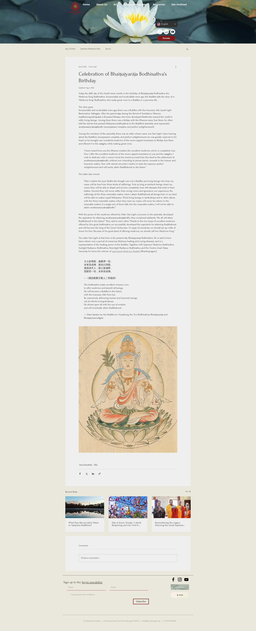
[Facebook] (159, 31)
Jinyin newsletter (92, 582)
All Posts (70, 49)
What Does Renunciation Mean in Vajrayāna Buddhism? (84, 523)
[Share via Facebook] (80, 473)
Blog (108, 49)
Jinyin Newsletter (90, 49)
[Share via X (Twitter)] (86, 473)
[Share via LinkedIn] (93, 473)
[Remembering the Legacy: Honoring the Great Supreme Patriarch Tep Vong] (171, 507)
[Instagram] (166, 31)
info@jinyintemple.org (151, 621)
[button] (101, 3)
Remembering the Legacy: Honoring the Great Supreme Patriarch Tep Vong (169, 523)
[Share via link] (99, 473)
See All (188, 491)
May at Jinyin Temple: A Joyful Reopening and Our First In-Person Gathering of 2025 (126, 523)
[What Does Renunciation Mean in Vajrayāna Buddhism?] (84, 507)
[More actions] (175, 66)
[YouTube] (172, 31)
